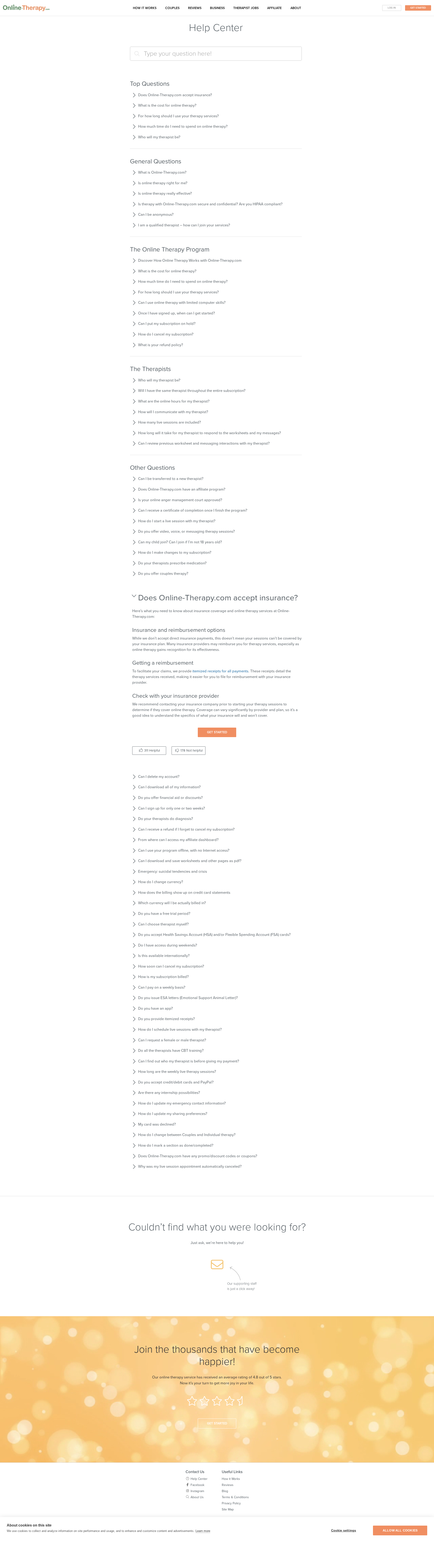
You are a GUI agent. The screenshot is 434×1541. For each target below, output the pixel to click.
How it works (144, 8)
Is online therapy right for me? (162, 183)
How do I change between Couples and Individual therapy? (187, 1135)
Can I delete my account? (158, 776)
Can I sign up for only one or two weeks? (171, 808)
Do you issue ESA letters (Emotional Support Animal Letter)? (188, 998)
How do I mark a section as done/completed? (175, 1145)
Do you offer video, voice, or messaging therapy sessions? (186, 531)
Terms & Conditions (235, 1497)
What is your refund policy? (160, 345)
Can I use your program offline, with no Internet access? (183, 850)
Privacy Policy (231, 1503)
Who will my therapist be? (159, 137)
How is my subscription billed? (163, 977)
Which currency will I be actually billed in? (172, 903)
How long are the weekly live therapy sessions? (177, 1071)
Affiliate (274, 8)
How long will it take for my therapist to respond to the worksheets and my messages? (209, 433)
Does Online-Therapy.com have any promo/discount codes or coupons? (197, 1156)
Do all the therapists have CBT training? (171, 1050)
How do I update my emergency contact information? (182, 1103)
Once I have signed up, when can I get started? (176, 313)
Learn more (203, 1531)
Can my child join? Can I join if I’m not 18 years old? (180, 542)
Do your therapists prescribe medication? (172, 563)
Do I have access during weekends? (167, 945)
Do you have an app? (155, 1008)
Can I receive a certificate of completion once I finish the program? (192, 510)
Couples (172, 8)
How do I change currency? (160, 882)
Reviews (194, 8)
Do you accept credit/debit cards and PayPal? (176, 1082)
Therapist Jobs (246, 8)
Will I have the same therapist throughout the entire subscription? (191, 390)
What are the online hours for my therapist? (174, 401)
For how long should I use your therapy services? (178, 116)
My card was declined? (157, 1124)
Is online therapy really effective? (165, 193)
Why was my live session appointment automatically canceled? (190, 1166)
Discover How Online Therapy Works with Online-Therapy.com (190, 260)
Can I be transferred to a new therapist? (170, 479)
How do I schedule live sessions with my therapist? (180, 1029)
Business (217, 8)
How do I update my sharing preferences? (172, 1114)
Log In (392, 7)
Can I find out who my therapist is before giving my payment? (188, 1061)
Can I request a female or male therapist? (172, 1040)
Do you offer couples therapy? (163, 573)
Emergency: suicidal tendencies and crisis (172, 871)
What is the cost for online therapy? (167, 105)
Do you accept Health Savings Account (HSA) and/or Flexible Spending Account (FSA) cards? (214, 934)
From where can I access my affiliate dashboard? (178, 840)
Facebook (197, 1485)
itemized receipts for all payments (220, 671)
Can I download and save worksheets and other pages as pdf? (189, 861)
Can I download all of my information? (169, 787)
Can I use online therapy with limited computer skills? (182, 302)
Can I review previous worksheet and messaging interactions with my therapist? (204, 443)
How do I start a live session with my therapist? (176, 521)
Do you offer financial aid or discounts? (170, 798)
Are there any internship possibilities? (169, 1092)
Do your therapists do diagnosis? (165, 819)
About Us (197, 1497)
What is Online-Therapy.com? (162, 172)
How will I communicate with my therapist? (173, 412)
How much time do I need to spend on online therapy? (183, 126)
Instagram (197, 1491)
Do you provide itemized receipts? (166, 1019)
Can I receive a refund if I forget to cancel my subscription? (186, 829)
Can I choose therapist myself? (163, 924)
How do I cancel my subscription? (165, 334)
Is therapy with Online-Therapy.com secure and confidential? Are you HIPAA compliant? (210, 204)
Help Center (199, 1479)
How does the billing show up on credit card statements (184, 892)
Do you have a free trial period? (164, 913)
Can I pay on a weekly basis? (161, 987)
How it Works (231, 1479)
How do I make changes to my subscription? (174, 552)
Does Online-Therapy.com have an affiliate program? (181, 489)
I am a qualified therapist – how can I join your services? (184, 225)
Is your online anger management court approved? (180, 500)
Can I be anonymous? (156, 214)
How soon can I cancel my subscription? (171, 966)
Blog (225, 1491)
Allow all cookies (400, 1530)
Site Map (228, 1509)
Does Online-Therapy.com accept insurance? (175, 95)
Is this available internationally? (164, 956)
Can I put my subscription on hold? (167, 323)
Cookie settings (343, 1530)
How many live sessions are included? (169, 422)
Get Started (418, 7)
